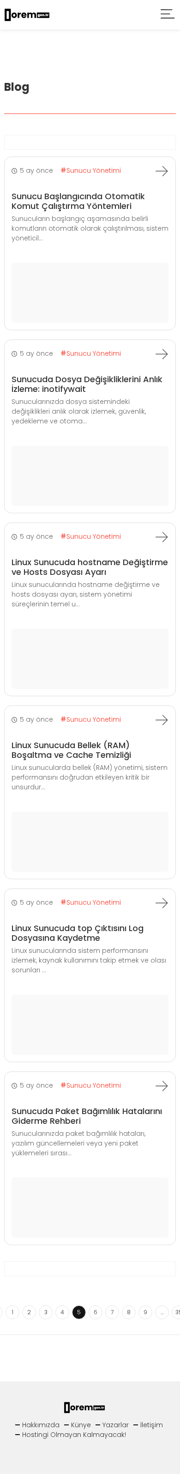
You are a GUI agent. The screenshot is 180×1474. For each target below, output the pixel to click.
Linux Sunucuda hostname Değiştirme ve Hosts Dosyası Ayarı (90, 567)
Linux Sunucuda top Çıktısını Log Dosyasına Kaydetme (78, 933)
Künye (81, 1425)
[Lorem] (29, 14)
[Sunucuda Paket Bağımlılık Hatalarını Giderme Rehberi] (161, 1086)
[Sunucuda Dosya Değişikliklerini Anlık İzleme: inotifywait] (161, 354)
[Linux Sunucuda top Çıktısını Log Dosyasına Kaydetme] (161, 903)
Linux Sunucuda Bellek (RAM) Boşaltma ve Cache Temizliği (71, 750)
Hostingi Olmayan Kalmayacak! (74, 1434)
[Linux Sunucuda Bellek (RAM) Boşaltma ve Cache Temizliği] (161, 720)
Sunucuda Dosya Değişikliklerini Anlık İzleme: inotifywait (87, 384)
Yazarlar (115, 1425)
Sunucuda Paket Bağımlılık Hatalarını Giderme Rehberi (87, 1116)
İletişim (151, 1425)
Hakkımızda (41, 1425)
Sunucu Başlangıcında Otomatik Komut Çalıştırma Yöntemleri (78, 201)
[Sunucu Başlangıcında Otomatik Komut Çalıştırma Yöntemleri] (161, 171)
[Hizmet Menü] (168, 15)
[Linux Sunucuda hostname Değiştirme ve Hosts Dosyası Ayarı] (161, 537)
